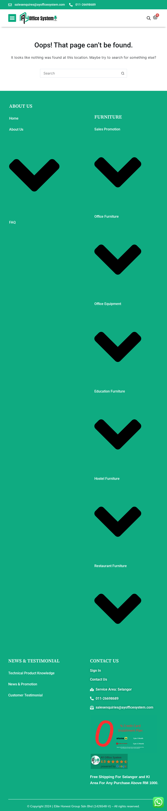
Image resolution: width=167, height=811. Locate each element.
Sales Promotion (107, 129)
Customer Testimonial (25, 695)
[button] (12, 18)
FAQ (12, 222)
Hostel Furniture (107, 479)
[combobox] (79, 73)
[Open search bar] (149, 18)
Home (13, 118)
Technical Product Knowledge (31, 673)
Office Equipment (107, 304)
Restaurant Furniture (110, 566)
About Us (16, 129)
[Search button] (123, 73)
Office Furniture (106, 216)
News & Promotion (22, 684)
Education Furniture (109, 391)
